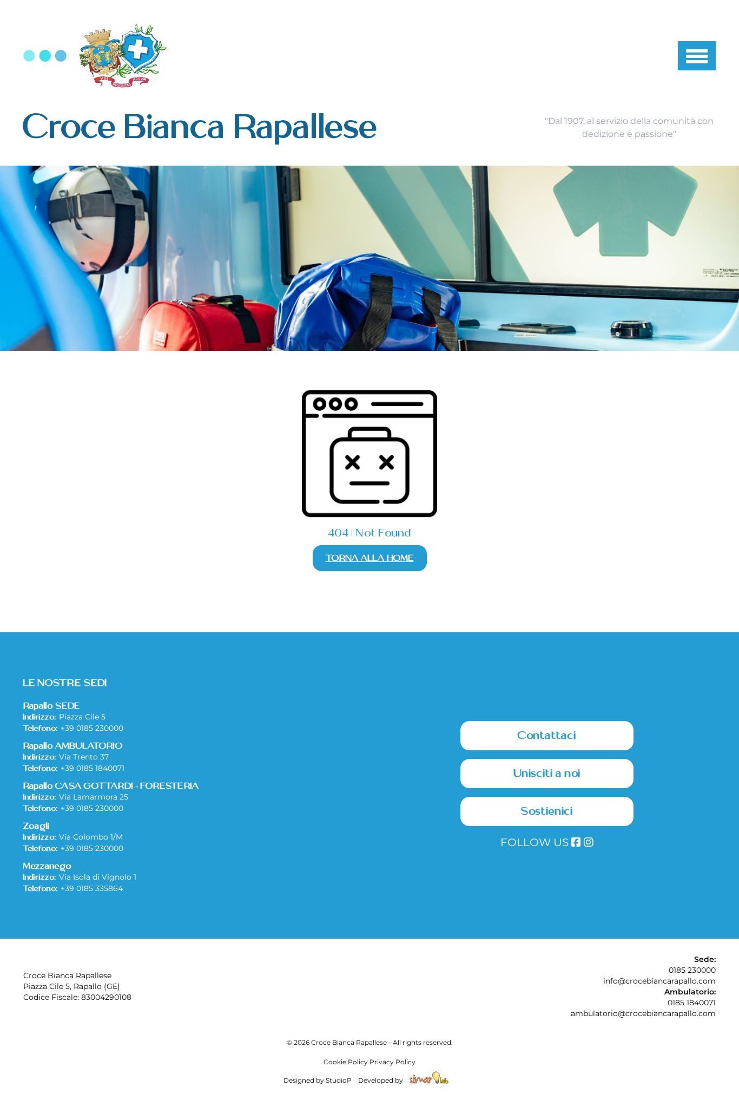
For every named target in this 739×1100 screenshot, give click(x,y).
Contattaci (547, 735)
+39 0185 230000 (92, 728)
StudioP (339, 1080)
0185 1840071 (692, 1002)
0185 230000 (692, 970)
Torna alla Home (370, 558)
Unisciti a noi (547, 773)
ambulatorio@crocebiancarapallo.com (643, 1013)
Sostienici (547, 811)
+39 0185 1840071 (92, 768)
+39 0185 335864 (92, 888)
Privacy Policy (392, 1062)
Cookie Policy (346, 1062)
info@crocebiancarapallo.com (659, 981)
